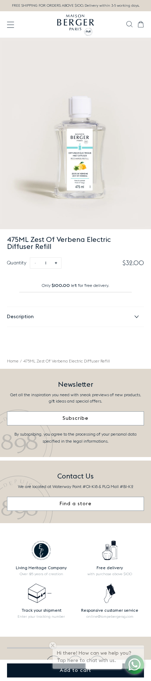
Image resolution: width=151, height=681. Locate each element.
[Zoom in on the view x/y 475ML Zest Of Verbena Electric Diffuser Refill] (75, 133)
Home (13, 361)
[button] (129, 25)
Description (20, 316)
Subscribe (75, 418)
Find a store (76, 503)
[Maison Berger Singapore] (75, 24)
